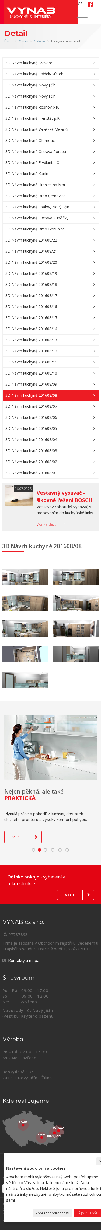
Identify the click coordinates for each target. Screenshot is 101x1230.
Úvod (8, 41)
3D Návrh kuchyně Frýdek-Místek (34, 73)
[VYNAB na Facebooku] (88, 3)
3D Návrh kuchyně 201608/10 (31, 373)
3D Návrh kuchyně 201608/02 (31, 461)
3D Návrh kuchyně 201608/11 (31, 362)
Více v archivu (46, 524)
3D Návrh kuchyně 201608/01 (31, 472)
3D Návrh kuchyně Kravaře (28, 62)
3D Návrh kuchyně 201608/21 (31, 251)
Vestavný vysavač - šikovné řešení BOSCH (64, 496)
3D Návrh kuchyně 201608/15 (31, 317)
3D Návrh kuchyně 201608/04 (31, 439)
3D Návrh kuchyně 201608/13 (31, 339)
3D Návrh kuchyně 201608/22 (31, 240)
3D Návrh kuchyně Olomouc (30, 140)
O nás (23, 41)
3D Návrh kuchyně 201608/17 (31, 295)
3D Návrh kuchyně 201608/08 (31, 395)
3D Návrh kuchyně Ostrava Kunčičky (36, 217)
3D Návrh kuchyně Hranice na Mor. (35, 184)
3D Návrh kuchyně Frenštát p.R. (32, 118)
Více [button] (17, 837)
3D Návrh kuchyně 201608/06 (31, 417)
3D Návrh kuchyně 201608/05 (31, 428)
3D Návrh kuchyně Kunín (26, 173)
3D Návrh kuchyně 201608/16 (31, 306)
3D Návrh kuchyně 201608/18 (31, 284)
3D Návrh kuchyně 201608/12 (31, 350)
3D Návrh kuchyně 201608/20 (31, 262)
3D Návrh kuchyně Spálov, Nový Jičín (37, 206)
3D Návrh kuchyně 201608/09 (31, 384)
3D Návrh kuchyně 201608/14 (31, 328)
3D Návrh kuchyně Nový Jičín (30, 85)
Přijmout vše (87, 1213)
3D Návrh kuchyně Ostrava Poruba (35, 151)
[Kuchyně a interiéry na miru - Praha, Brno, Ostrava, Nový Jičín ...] (50, 1129)
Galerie (39, 41)
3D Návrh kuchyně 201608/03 (31, 450)
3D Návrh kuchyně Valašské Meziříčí (36, 129)
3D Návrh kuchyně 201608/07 (31, 406)
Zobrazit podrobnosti (52, 1213)
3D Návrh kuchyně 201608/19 (31, 273)
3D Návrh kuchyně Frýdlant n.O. (32, 162)
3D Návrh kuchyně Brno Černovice (35, 195)
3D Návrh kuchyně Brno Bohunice (35, 229)
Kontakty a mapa (23, 960)
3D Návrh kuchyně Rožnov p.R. (32, 107)
